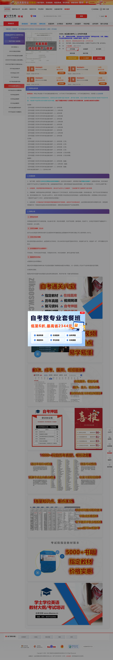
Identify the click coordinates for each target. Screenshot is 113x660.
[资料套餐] (56, 346)
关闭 (82, 312)
